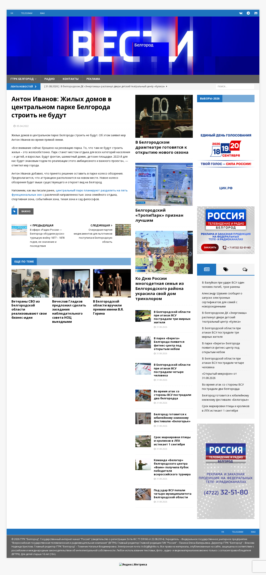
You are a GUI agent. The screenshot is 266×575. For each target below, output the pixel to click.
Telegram (26, 13)
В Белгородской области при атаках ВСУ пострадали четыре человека (172, 370)
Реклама (93, 79)
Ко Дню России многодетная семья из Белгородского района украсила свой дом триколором (159, 288)
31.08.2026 (162, 326)
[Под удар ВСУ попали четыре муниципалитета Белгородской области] (143, 494)
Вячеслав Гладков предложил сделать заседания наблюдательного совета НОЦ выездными (69, 311)
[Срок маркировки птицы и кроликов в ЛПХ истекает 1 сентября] (143, 441)
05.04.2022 (23, 126)
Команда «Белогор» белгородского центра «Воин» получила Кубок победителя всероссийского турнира (172, 467)
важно (26, 211)
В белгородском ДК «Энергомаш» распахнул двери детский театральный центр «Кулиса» (224, 317)
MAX (42, 13)
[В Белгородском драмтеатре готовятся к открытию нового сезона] (164, 116)
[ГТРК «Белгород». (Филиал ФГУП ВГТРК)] (133, 72)
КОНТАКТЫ (70, 79)
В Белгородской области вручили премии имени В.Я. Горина (108, 307)
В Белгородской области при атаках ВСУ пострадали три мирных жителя (172, 317)
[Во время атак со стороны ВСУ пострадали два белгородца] (143, 395)
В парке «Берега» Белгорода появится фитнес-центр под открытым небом (169, 343)
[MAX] (256, 13)
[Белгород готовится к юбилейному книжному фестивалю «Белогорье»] (143, 418)
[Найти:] (235, 86)
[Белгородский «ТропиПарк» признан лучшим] (164, 184)
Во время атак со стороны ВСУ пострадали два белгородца (172, 394)
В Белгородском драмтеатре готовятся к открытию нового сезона (161, 147)
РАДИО (49, 79)
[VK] (240, 13)
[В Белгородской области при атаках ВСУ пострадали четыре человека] (143, 369)
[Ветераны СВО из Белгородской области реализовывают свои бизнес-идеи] (30, 283)
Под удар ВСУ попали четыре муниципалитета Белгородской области (172, 493)
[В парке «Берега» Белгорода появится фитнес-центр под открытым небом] (143, 342)
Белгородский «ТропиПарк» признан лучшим (159, 215)
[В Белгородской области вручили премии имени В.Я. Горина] (112, 283)
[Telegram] (248, 13)
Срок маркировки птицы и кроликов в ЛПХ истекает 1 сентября (172, 440)
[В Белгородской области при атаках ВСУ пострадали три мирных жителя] (143, 316)
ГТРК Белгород (22, 79)
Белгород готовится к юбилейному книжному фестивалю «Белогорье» (172, 417)
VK (12, 13)
